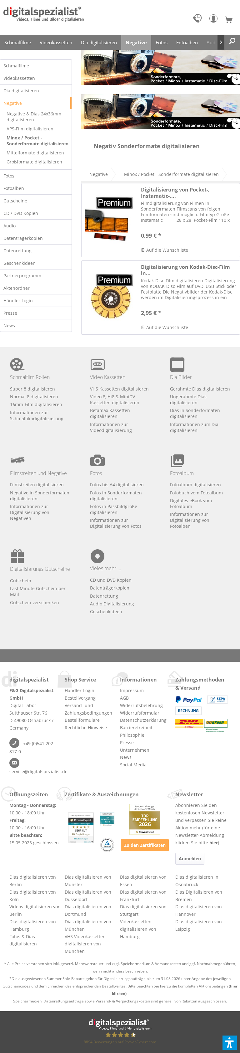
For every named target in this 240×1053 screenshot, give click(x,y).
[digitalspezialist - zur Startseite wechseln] (43, 17)
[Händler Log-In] (215, 20)
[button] (229, 1043)
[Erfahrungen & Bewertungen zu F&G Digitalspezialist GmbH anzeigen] (81, 828)
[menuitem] (198, 20)
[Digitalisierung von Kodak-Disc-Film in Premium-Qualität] (110, 297)
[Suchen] (232, 41)
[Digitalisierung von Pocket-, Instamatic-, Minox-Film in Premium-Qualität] (110, 220)
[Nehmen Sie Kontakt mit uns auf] (198, 20)
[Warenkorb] (231, 20)
